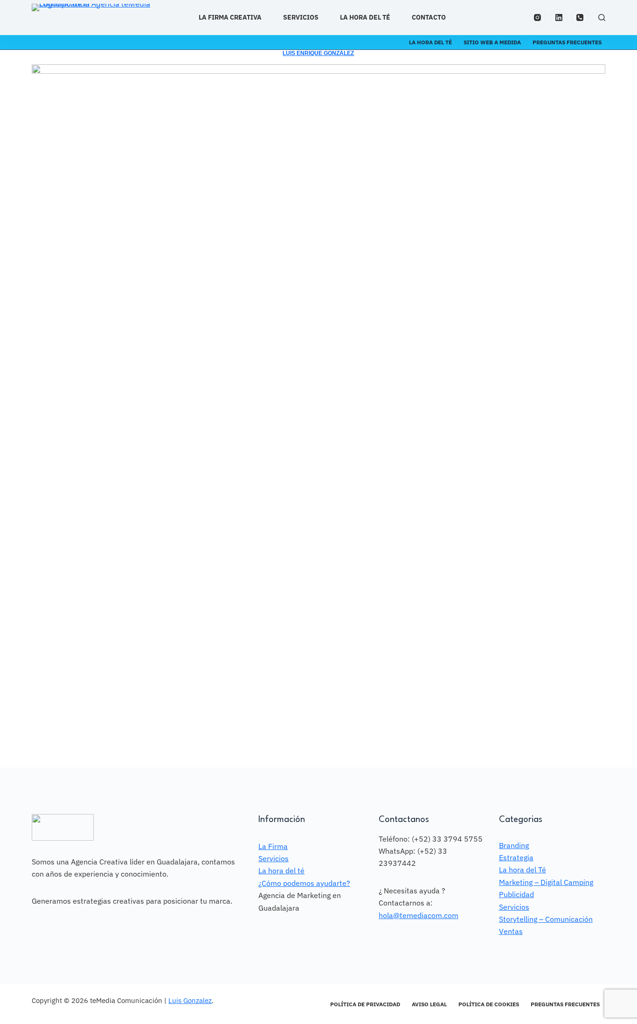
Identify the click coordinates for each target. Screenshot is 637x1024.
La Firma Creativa (230, 17)
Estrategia (516, 857)
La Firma (273, 846)
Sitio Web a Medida (492, 42)
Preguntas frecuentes (567, 42)
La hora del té (365, 17)
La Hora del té (430, 42)
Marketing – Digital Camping (546, 882)
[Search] (601, 17)
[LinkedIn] (559, 18)
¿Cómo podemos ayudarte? (304, 883)
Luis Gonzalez (190, 1000)
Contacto (429, 17)
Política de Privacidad (365, 1004)
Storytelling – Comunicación (546, 919)
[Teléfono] (580, 18)
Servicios (300, 17)
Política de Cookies (488, 1004)
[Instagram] (538, 18)
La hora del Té (522, 869)
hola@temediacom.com (418, 915)
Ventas (511, 931)
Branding (514, 845)
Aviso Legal (429, 1004)
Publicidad (516, 894)
